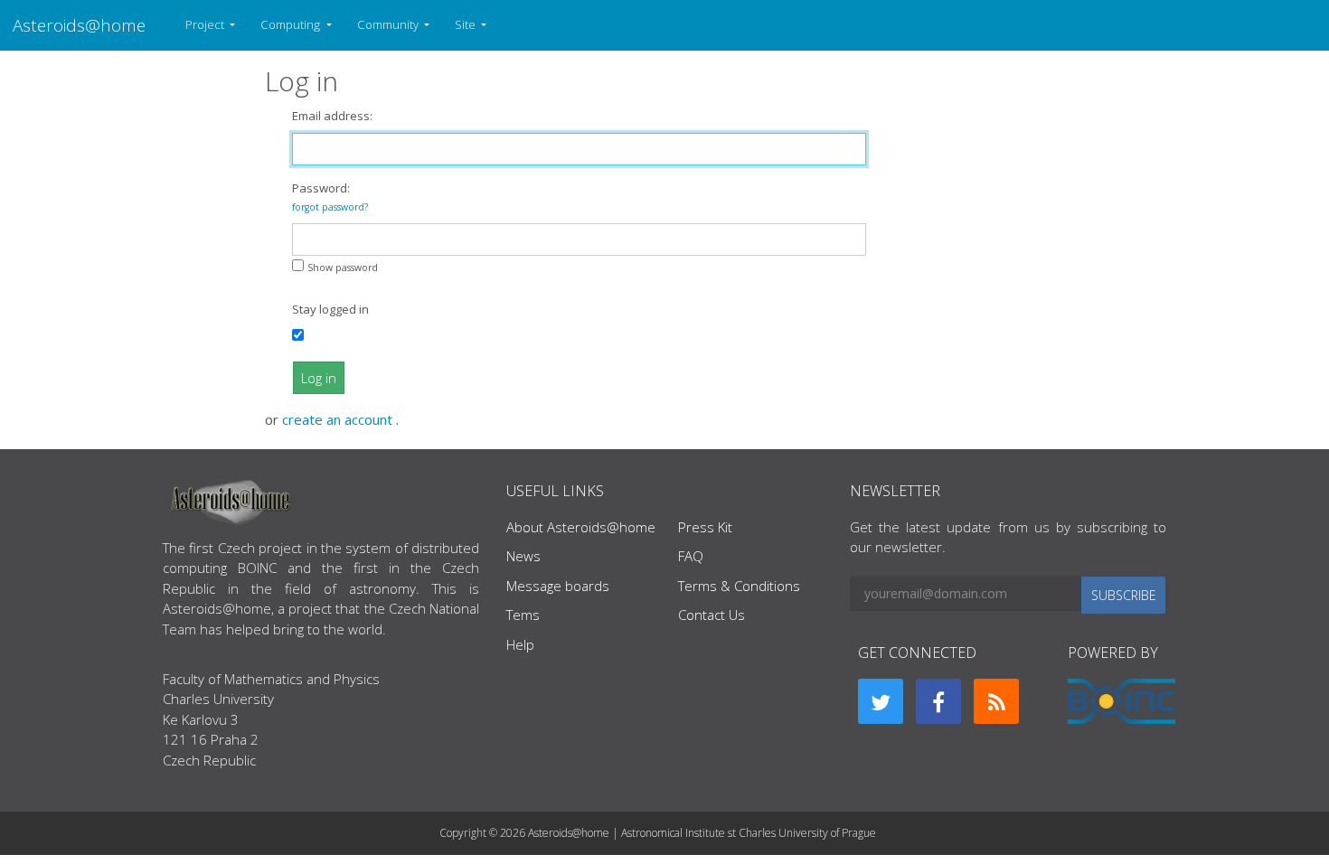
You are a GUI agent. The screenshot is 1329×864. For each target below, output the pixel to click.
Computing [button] (291, 24)
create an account (339, 419)
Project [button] (206, 24)
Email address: (332, 116)
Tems (523, 615)
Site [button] (466, 24)
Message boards (557, 586)
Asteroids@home (79, 25)
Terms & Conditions (739, 586)
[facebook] (938, 701)
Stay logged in (330, 309)
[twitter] (880, 701)
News (523, 556)
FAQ (690, 556)
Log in (318, 378)
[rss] (996, 701)
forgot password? (330, 207)
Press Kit (705, 527)
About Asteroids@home (580, 527)
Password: (330, 196)
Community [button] (389, 24)
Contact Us (711, 615)
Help (520, 644)
